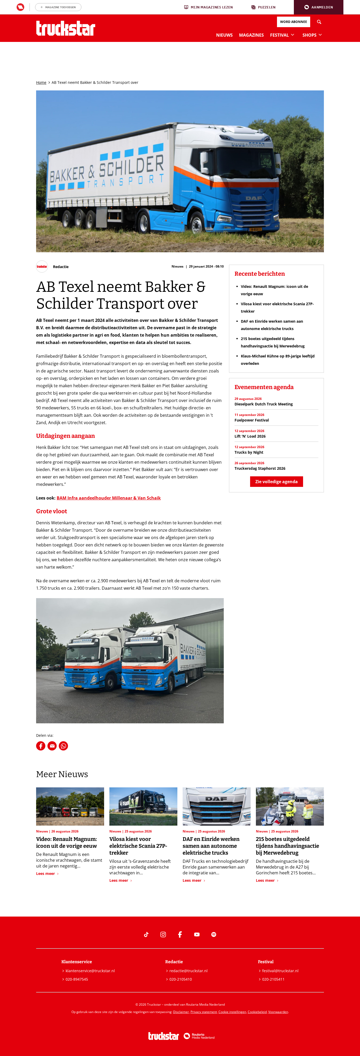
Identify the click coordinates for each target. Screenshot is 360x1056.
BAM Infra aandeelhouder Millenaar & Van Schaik (109, 498)
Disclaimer (181, 1012)
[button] (318, 7)
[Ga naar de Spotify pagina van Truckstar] (213, 934)
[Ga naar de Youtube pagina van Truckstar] (197, 934)
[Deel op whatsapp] (63, 745)
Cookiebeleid (257, 1012)
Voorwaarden (278, 1012)
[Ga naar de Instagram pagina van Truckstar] (163, 934)
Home (41, 82)
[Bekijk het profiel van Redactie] (52, 266)
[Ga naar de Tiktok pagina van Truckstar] (146, 934)
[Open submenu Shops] (320, 34)
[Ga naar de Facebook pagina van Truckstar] (180, 934)
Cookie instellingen (232, 1012)
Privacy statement (204, 1012)
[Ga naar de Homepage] (65, 28)
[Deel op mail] (52, 745)
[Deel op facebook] (40, 745)
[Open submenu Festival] (292, 34)
